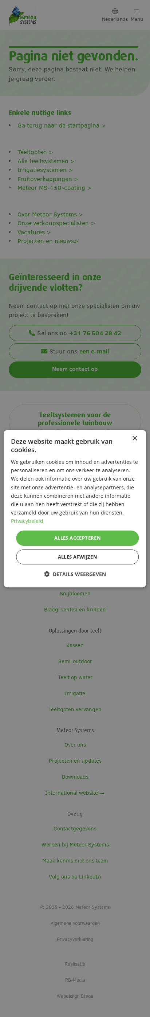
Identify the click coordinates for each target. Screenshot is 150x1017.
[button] (75, 574)
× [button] (134, 438)
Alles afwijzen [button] (78, 557)
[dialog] (75, 508)
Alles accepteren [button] (77, 538)
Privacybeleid (27, 520)
